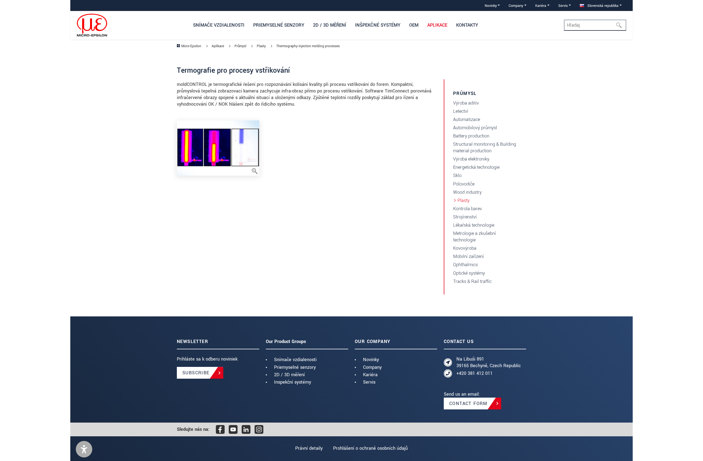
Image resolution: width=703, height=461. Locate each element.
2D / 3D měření (289, 375)
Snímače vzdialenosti (295, 359)
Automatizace (466, 119)
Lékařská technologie (473, 225)
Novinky (371, 359)
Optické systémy (469, 273)
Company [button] (516, 5)
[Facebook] (220, 429)
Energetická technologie (476, 167)
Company (372, 367)
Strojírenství (465, 217)
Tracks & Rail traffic (472, 281)
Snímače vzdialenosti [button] (218, 25)
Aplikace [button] (437, 25)
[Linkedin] (246, 429)
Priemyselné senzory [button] (278, 25)
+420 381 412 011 (474, 373)
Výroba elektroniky (471, 159)
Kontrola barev (467, 209)
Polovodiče (464, 184)
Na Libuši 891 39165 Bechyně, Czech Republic (488, 362)
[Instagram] (259, 429)
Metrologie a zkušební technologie (474, 236)
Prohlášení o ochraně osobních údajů (370, 448)
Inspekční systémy (292, 382)
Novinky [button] (491, 5)
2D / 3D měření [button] (329, 25)
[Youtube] (233, 429)
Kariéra (370, 375)
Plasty (463, 200)
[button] (84, 449)
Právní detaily (309, 448)
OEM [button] (414, 25)
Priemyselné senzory (295, 367)
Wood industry (467, 192)
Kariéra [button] (540, 5)
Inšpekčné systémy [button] (377, 25)
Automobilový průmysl (475, 128)
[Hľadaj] (620, 25)
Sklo (457, 175)
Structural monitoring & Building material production (484, 147)
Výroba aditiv (466, 103)
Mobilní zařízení (468, 256)
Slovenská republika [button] (602, 5)
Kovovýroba (464, 248)
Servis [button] (563, 5)
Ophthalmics (465, 265)
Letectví (460, 111)
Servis (369, 382)
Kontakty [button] (467, 25)
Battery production (471, 136)
